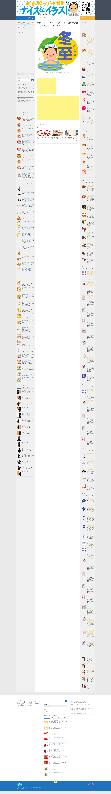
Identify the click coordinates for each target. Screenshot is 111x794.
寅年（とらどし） (24, 128)
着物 (91, 271)
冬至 (42, 17)
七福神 (29, 128)
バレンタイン (90, 663)
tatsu (24, 700)
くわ (32, 700)
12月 (49, 17)
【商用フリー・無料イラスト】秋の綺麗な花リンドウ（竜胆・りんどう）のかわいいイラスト (90, 529)
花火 (89, 271)
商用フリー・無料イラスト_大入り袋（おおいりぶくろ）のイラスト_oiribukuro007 (43, 139)
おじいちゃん (90, 297)
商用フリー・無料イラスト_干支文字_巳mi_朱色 (90, 123)
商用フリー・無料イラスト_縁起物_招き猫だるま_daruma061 (90, 216)
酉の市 (28, 166)
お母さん (89, 274)
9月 (25, 287)
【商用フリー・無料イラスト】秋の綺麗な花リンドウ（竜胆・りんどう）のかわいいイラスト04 (90, 503)
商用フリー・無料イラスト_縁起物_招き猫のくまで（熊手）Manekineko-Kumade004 (90, 200)
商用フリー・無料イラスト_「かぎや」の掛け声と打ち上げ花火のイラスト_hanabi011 (90, 378)
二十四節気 (39, 17)
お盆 (91, 498)
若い (23, 705)
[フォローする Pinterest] (31, 18)
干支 (31, 128)
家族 (22, 355)
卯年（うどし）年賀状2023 (53, 720)
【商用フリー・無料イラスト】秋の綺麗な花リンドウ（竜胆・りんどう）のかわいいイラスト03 (90, 511)
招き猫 (90, 186)
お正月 (29, 140)
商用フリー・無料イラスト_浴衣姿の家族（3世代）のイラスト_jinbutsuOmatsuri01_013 (90, 349)
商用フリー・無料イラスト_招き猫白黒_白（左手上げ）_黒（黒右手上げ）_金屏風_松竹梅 (90, 223)
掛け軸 (26, 703)
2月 (87, 663)
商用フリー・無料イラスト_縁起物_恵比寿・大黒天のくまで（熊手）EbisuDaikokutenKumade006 (28, 119)
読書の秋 (23, 287)
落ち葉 (23, 186)
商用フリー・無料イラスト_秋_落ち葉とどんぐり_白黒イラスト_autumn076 (28, 189)
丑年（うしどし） (31, 159)
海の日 (90, 534)
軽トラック (30, 354)
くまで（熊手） (24, 166)
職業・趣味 (23, 354)
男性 (91, 308)
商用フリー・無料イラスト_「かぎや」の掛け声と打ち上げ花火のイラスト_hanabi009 (90, 369)
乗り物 (27, 354)
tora (26, 700)
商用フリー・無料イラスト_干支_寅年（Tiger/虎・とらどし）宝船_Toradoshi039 (28, 130)
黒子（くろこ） (24, 390)
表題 (25, 705)
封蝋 (35, 702)
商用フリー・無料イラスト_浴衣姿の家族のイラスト (90, 279)
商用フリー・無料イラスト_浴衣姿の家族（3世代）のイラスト (90, 361)
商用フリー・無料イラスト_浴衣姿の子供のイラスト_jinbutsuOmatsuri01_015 (90, 324)
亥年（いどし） (89, 43)
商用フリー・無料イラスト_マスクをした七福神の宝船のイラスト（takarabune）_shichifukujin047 (28, 176)
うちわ (91, 307)
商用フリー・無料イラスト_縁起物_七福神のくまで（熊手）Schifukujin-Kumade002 (28, 169)
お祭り (89, 272)
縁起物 (33, 128)
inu (20, 700)
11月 (23, 167)
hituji (18, 700)
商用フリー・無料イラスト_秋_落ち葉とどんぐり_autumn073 (90, 480)
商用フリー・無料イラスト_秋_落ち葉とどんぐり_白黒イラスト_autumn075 (28, 194)
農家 (28, 705)
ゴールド (22, 702)
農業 (32, 354)
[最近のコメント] (27, 114)
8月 (88, 273)
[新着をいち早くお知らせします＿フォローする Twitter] (29, 18)
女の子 (89, 275)
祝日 (87, 534)
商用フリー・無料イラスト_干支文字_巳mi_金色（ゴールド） (90, 117)
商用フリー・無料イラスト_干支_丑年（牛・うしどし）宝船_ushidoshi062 (28, 163)
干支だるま (88, 49)
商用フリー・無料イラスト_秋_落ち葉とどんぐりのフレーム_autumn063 (28, 247)
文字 (28, 703)
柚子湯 (43, 124)
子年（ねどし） (24, 134)
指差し (23, 703)
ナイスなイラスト (40, 28)
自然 (30, 186)
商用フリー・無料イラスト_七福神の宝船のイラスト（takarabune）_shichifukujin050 (28, 143)
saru (23, 700)
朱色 (31, 703)
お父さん (91, 273)
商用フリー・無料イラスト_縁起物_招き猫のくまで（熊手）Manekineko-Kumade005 (90, 190)
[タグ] (32, 114)
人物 (27, 340)
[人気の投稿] (23, 114)
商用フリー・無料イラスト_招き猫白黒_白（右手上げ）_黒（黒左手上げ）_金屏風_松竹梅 (90, 231)
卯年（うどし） (59, 720)
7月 (87, 273)
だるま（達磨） (91, 205)
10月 (30, 287)
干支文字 (92, 91)
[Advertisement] (46, 86)
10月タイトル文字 (89, 160)
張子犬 (19, 703)
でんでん (35, 700)
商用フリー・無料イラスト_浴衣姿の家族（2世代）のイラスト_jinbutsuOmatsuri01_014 (90, 336)
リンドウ (88, 498)
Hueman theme (30, 788)
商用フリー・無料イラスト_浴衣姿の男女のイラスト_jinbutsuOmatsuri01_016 (90, 314)
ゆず (45, 124)
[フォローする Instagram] (33, 18)
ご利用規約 (46, 711)
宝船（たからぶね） (25, 140)
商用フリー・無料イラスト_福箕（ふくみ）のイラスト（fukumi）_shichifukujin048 (27, 156)
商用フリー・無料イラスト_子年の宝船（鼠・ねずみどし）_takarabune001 (28, 136)
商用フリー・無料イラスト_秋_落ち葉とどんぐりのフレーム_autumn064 (28, 241)
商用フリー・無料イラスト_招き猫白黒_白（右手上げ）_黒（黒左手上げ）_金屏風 (90, 246)
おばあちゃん (30, 335)
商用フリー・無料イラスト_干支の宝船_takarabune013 (90, 45)
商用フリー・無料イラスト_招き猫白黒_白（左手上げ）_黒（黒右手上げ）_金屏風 (90, 238)
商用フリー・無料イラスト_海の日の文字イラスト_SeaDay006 (90, 537)
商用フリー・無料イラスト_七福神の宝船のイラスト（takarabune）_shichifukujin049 (28, 150)
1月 (31, 140)
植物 (28, 186)
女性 (91, 272)
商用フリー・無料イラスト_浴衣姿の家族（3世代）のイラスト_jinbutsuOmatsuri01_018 (90, 291)
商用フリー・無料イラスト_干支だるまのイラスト (90, 63)
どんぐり (23, 192)
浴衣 (87, 271)
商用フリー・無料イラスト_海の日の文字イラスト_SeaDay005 (90, 544)
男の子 (32, 340)
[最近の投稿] (19, 114)
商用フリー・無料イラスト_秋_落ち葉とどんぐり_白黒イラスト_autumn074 (28, 200)
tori (27, 700)
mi (21, 700)
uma (29, 700)
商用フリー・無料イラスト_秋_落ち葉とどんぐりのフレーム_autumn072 (28, 212)
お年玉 (23, 147)
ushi (30, 700)
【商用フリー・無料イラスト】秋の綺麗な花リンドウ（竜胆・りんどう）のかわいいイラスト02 (90, 520)
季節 (45, 17)
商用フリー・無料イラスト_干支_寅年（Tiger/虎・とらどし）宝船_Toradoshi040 (28, 125)
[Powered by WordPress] (21, 788)
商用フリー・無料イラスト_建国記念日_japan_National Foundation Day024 (57, 139)
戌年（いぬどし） (91, 42)
